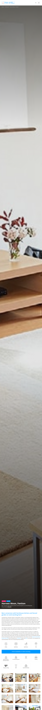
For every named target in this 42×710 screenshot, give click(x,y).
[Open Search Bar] (35, 2)
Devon (3, 7)
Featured (4, 601)
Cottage (8, 601)
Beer (26, 638)
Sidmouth (7, 7)
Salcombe (19, 638)
